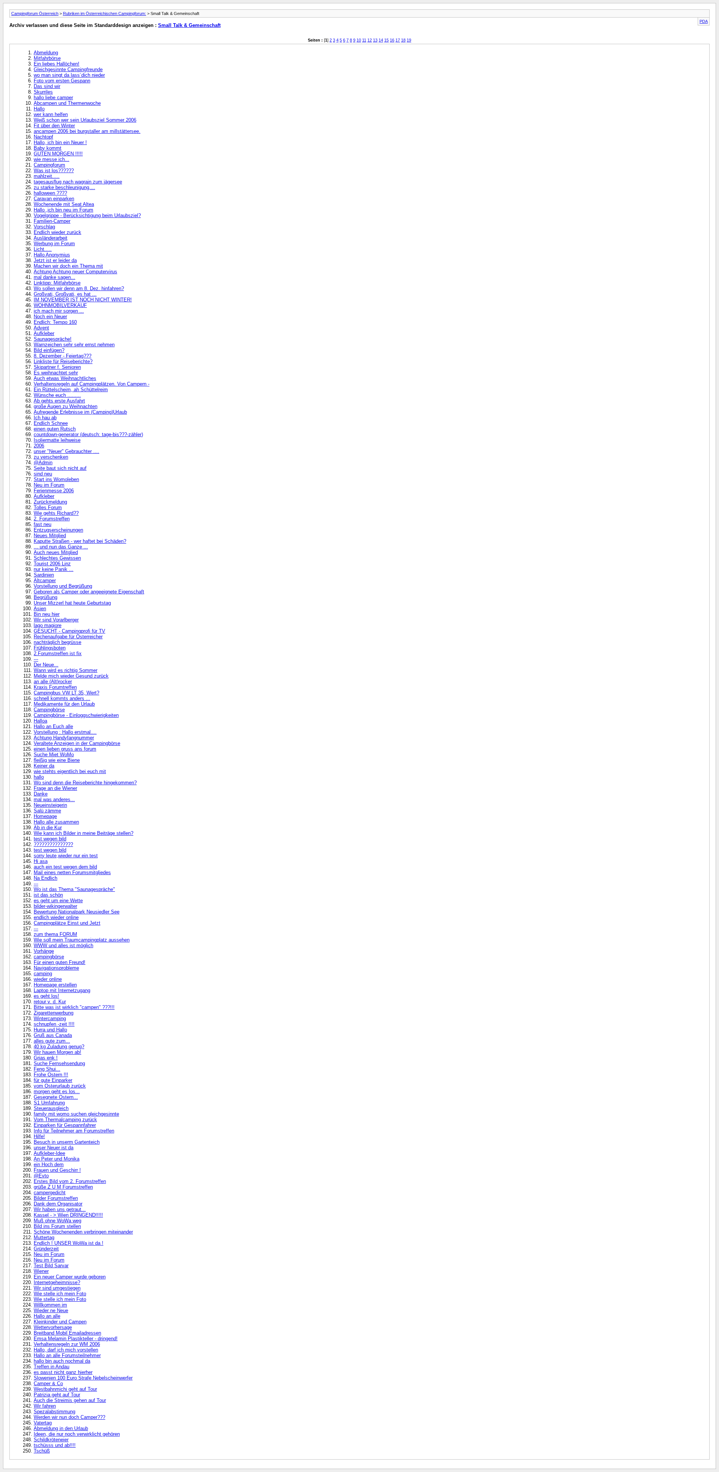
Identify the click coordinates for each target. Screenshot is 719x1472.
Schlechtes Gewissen (57, 558)
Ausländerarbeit (50, 238)
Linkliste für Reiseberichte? (63, 361)
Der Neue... (46, 664)
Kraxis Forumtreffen (55, 687)
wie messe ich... (51, 159)
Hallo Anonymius (52, 255)
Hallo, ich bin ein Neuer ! (60, 142)
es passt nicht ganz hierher (63, 1372)
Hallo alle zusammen (56, 822)
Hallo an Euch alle (53, 726)
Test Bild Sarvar (51, 1265)
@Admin (43, 462)
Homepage (45, 816)
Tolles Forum (48, 507)
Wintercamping (50, 1018)
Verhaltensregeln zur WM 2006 (67, 1344)
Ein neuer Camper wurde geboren (70, 1277)
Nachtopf (43, 137)
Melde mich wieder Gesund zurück (71, 676)
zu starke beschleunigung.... (64, 187)
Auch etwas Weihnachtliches (65, 378)
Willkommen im (50, 1305)
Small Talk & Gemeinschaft (189, 25)
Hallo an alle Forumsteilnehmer (67, 1355)
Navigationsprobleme (56, 968)
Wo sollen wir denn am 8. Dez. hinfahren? (79, 288)
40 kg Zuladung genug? (59, 1046)
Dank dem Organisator (58, 1204)
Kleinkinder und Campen (60, 1322)
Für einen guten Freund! (59, 962)
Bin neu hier (47, 614)
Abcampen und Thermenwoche (67, 103)
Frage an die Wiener (55, 788)
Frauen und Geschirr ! (57, 1170)
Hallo (39, 109)
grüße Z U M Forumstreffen (63, 1187)
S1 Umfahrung (49, 1102)
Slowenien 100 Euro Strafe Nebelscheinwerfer (83, 1378)
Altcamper (45, 580)
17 (397, 40)
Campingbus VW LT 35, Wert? (66, 693)
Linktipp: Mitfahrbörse (57, 283)
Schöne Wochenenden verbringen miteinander (83, 1232)
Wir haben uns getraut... (60, 1209)
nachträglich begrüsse (57, 642)
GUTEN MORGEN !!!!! (58, 153)
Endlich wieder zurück (57, 232)
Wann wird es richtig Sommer (65, 670)
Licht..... (43, 249)
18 (403, 40)
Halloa (40, 721)
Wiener (41, 1271)
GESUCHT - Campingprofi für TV (69, 631)
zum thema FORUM (55, 934)
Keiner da (44, 766)
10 (359, 40)
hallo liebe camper (53, 97)
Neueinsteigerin (50, 805)
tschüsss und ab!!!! (55, 1445)
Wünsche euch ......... (57, 395)
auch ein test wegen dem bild (65, 867)
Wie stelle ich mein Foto (60, 1293)
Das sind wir (47, 86)
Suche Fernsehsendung (59, 1063)
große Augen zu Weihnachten (65, 406)
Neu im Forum (49, 485)
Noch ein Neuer (50, 316)
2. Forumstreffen (52, 518)
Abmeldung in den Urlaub (61, 1428)
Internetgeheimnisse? (57, 1282)
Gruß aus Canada (53, 1035)
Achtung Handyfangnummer (64, 737)
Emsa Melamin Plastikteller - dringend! (76, 1338)
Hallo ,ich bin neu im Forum (63, 210)
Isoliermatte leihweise (57, 440)
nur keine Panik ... (53, 569)
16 (392, 40)
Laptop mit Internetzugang (62, 990)
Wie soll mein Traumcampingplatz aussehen (82, 940)
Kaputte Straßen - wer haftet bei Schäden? (80, 541)
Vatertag (43, 1423)
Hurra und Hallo (50, 1029)
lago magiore (47, 625)
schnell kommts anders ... (62, 698)
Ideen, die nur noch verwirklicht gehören (77, 1434)
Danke (41, 794)
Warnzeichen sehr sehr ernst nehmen (74, 344)
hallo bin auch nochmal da (62, 1361)
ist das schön (48, 895)
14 (381, 40)
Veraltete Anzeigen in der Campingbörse (77, 743)
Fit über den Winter (54, 125)
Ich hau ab (45, 417)
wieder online (48, 979)
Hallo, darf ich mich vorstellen (66, 1350)
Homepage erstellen (55, 985)
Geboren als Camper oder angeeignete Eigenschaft (89, 591)
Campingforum (49, 165)
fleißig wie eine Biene (57, 760)
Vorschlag (44, 226)
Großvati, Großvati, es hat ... (65, 294)
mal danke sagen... (54, 277)
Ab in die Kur (48, 827)
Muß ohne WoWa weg (57, 1220)
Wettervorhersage (53, 1327)
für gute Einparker (53, 1080)
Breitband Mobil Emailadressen (67, 1333)
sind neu (43, 474)
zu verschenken (51, 457)
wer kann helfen (51, 114)
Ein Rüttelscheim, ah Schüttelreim (71, 389)
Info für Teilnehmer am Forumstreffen (74, 1131)
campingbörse (49, 956)
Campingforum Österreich (34, 13)
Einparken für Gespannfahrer (65, 1125)
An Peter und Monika (56, 1159)
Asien (40, 608)
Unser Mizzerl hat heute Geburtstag (72, 603)
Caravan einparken (54, 198)
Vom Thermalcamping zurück (65, 1119)
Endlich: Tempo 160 (55, 322)
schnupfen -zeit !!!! (54, 1024)
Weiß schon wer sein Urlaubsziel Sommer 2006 (85, 120)
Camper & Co (48, 1383)
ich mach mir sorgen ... (59, 311)
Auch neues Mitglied (56, 552)
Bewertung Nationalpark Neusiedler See (76, 912)
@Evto (41, 1175)
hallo (39, 777)
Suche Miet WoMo (54, 754)
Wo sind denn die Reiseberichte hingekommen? (85, 782)
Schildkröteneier (51, 1439)
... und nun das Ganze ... (61, 547)
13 (375, 40)
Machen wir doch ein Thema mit (68, 266)
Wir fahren (45, 1406)
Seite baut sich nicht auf (60, 468)
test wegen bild (50, 839)
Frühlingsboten (50, 648)
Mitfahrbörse (47, 58)
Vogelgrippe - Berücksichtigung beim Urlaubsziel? (87, 215)
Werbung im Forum (54, 243)
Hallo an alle (47, 1316)
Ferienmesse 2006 (54, 490)
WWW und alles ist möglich (63, 945)
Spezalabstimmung (54, 1411)
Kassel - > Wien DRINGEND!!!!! (68, 1215)
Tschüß (42, 1451)
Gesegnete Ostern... (56, 1097)
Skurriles (43, 92)
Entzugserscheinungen (58, 530)
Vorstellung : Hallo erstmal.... (65, 732)
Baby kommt (47, 148)
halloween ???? (50, 193)
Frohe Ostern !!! (51, 1074)
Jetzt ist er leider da (55, 260)
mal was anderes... (54, 799)
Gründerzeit (46, 1248)
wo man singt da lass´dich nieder (69, 75)
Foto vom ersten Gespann (62, 80)
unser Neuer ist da (53, 1147)
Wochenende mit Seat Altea (64, 204)
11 (364, 40)
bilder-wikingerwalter (55, 906)
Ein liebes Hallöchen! (56, 64)
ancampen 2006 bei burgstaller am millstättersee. (87, 131)
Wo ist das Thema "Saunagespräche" (74, 889)
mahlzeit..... (47, 176)
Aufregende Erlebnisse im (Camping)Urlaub (80, 412)
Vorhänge (44, 951)
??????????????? (53, 844)
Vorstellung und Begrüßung (63, 586)
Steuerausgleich (51, 1108)
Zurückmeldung (50, 502)
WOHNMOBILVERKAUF (60, 305)
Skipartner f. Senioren (57, 367)
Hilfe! (39, 1136)
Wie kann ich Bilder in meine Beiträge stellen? (83, 833)
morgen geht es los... (57, 1091)
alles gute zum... (52, 1041)
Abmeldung (46, 52)
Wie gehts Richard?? (56, 513)
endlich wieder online (56, 917)
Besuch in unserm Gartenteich (67, 1142)
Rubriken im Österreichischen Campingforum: (104, 13)
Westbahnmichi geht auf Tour (65, 1389)
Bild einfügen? (49, 350)
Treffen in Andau (51, 1366)
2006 (39, 445)
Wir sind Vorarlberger (56, 620)
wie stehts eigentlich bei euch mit (70, 771)
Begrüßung (45, 597)
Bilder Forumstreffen (56, 1198)
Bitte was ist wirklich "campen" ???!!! (74, 1007)
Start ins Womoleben (56, 479)
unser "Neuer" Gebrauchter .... (66, 451)
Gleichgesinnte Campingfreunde (68, 69)
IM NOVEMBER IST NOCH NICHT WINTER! (83, 299)
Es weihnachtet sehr (56, 372)
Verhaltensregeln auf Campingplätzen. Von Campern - (91, 384)
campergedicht (50, 1192)
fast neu (42, 524)
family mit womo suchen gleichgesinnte (76, 1114)
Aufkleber (44, 333)
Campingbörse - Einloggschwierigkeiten (76, 715)
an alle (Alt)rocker (53, 681)
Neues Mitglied (50, 535)
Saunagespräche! (53, 339)
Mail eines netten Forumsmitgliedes (72, 872)
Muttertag (44, 1237)
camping (43, 973)
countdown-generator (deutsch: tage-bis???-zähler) (88, 434)
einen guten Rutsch (55, 429)
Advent (41, 328)
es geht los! (46, 996)
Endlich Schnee (51, 423)
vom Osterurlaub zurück (60, 1086)
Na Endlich (45, 878)
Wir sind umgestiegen (57, 1288)
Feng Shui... (47, 1069)
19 (409, 40)
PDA (704, 21)
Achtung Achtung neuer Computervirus (75, 271)
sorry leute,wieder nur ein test (66, 855)
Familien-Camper (52, 221)
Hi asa (41, 861)
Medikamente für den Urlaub (64, 704)
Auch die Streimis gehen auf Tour (70, 1400)
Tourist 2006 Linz (52, 563)
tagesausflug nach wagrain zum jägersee (78, 182)
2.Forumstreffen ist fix (58, 653)
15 (386, 40)
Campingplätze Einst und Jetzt (67, 923)
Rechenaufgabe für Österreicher (68, 636)
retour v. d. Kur (50, 1001)
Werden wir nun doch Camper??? (69, 1417)
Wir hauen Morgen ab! (57, 1052)
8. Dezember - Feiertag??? (62, 356)
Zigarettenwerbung (53, 1013)
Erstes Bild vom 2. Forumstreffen (70, 1181)
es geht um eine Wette (58, 900)
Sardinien (44, 575)
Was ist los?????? (54, 170)
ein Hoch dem (49, 1164)
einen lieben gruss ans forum (65, 749)
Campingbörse (49, 709)
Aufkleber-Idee (49, 1153)
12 (369, 40)
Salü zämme (47, 810)
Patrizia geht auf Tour (57, 1395)
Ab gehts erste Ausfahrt (59, 401)
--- (36, 659)
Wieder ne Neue (51, 1310)
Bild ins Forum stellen (57, 1226)
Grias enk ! (46, 1058)
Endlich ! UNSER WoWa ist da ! (68, 1243)
